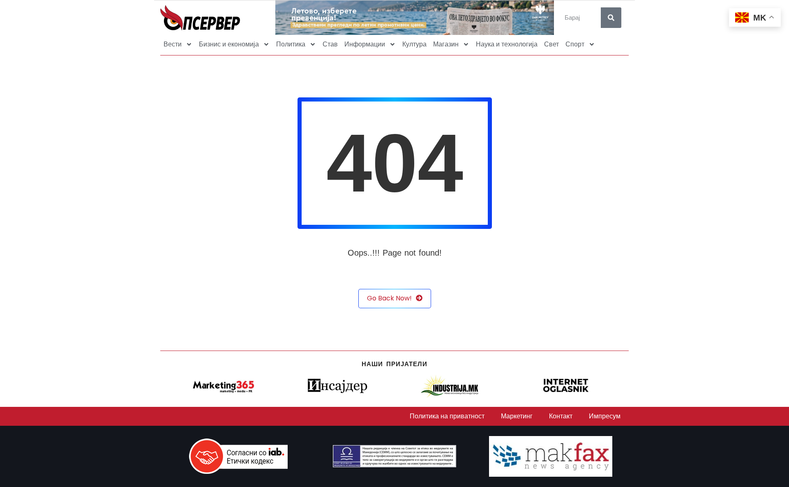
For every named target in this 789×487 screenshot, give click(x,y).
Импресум (605, 416)
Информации (364, 44)
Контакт (560, 416)
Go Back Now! (389, 298)
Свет (551, 44)
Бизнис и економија (229, 44)
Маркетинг (517, 416)
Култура (414, 44)
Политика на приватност (447, 416)
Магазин (446, 44)
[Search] (611, 17)
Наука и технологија (507, 44)
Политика (290, 44)
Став (330, 44)
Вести (173, 44)
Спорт (574, 44)
